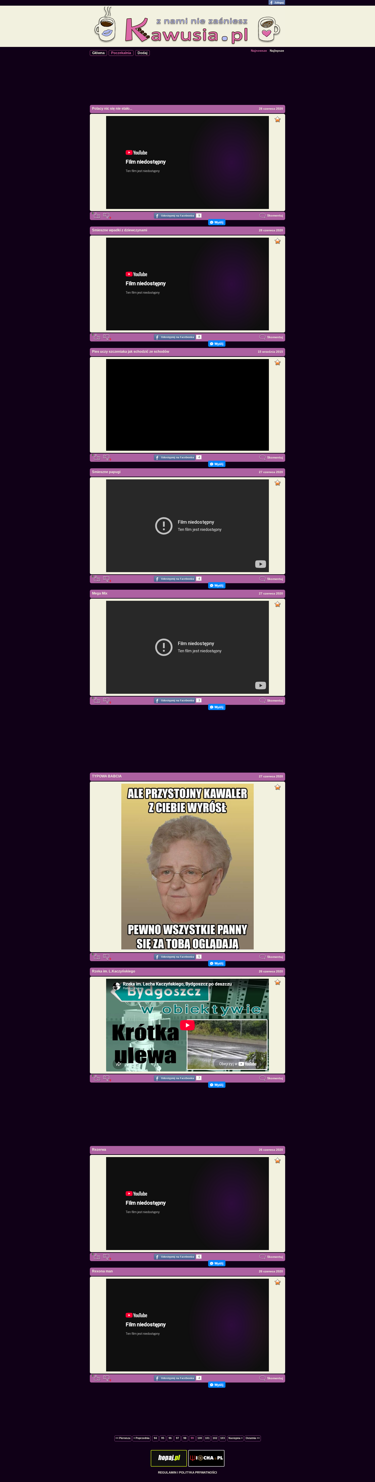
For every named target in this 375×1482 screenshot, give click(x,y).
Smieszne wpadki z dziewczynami (119, 230)
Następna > (236, 1438)
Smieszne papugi (106, 472)
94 (155, 1438)
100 (199, 1438)
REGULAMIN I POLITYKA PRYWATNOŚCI (187, 1472)
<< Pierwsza (122, 1438)
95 (162, 1438)
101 (207, 1438)
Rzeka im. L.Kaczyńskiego (113, 971)
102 (215, 1438)
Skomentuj (274, 215)
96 (170, 1438)
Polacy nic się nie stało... (112, 108)
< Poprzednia (141, 1438)
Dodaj (142, 53)
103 (222, 1438)
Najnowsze (259, 50)
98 (184, 1438)
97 (177, 1438)
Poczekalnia (121, 53)
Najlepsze (277, 50)
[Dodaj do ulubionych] (278, 118)
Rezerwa (99, 1149)
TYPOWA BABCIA (107, 776)
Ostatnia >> (253, 1438)
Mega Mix (99, 593)
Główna (98, 53)
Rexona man (102, 1271)
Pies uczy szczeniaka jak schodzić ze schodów (130, 351)
